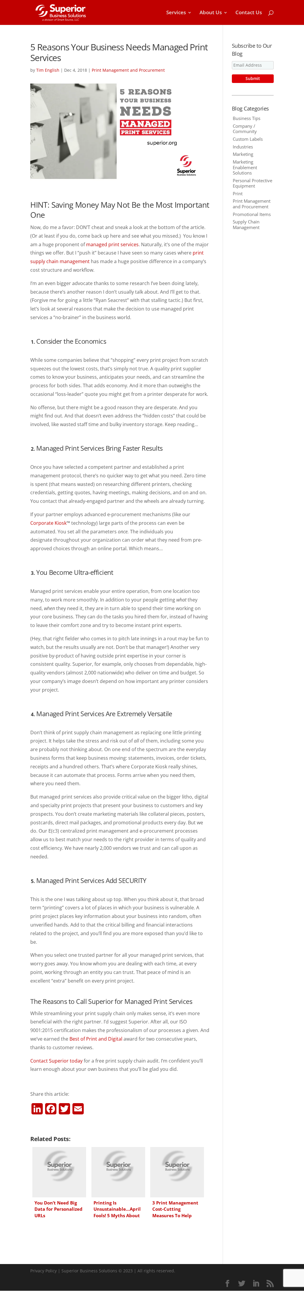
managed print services (112, 244)
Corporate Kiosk (48, 523)
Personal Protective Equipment (252, 183)
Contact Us (248, 13)
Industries (243, 147)
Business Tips (246, 118)
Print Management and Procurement (128, 70)
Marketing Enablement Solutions (245, 167)
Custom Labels (248, 139)
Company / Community (245, 128)
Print (238, 193)
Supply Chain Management (246, 224)
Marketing (243, 154)
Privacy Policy (43, 1271)
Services (176, 13)
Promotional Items (252, 214)
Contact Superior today (56, 1061)
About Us (211, 13)
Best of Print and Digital (95, 1039)
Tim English (47, 70)
